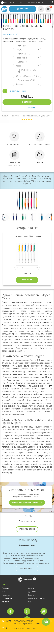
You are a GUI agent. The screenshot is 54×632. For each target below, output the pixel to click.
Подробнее (27, 280)
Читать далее (27, 568)
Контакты (6, 602)
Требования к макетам (27, 108)
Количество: (23, 46)
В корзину (27, 102)
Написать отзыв (27, 529)
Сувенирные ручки (27, 545)
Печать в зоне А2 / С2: (27, 80)
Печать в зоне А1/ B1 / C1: (27, 71)
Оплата (31, 588)
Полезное (6, 595)
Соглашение (7, 598)
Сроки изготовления (36, 598)
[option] (27, 259)
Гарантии (32, 595)
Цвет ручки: (22, 62)
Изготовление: (24, 54)
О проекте (6, 588)
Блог (4, 592)
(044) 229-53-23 (9, 2)
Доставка (32, 592)
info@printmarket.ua (35, 2)
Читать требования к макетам (27, 502)
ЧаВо (30, 602)
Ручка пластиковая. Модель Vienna (27, 236)
